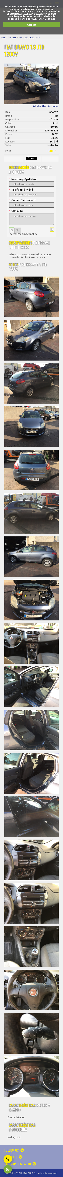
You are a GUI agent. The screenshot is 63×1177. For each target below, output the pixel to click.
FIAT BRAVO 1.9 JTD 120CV (29, 37)
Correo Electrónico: (22, 200)
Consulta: (16, 210)
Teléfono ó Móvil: (21, 189)
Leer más (50, 19)
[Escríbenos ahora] (8, 1169)
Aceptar (31, 24)
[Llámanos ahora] (8, 1159)
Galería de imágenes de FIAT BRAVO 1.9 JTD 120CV (31, 84)
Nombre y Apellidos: (23, 179)
